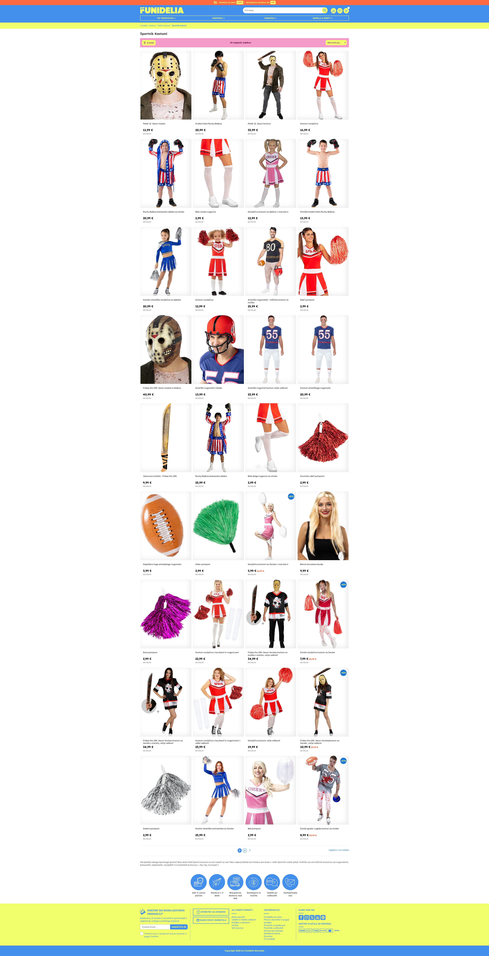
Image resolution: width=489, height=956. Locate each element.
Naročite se (179, 927)
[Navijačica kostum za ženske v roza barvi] (270, 525)
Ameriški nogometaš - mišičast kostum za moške (268, 301)
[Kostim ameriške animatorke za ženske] (218, 790)
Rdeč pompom (307, 300)
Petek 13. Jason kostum (259, 123)
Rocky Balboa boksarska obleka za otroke (163, 211)
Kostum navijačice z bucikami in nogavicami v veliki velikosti (217, 741)
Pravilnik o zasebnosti (274, 925)
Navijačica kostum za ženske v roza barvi (268, 564)
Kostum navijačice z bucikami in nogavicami (217, 652)
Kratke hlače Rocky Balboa (208, 123)
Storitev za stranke (212, 912)
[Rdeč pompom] (323, 261)
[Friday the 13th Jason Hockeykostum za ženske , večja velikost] (323, 702)
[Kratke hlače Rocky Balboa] (218, 85)
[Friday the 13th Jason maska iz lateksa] (165, 349)
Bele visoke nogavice (205, 211)
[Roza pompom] (165, 614)
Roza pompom (150, 652)
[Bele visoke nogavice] (218, 173)
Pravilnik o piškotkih (273, 928)
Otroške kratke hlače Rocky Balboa (317, 211)
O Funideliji (269, 939)
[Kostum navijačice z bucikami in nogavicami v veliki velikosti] (218, 702)
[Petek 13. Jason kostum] (270, 85)
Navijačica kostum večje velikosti (264, 740)
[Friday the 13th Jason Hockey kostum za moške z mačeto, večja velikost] (270, 614)
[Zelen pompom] (218, 525)
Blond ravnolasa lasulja (311, 564)
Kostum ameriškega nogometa (315, 388)
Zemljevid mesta (272, 933)
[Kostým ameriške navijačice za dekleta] (165, 261)
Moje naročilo (238, 917)
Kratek (150, 42)
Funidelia (144, 25)
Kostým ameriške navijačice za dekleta (162, 300)
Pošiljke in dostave (241, 922)
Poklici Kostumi (164, 25)
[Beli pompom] (270, 790)
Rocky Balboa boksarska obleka (211, 476)
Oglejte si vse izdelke (339, 850)
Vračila (235, 925)
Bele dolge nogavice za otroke (262, 476)
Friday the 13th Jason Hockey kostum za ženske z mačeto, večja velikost (163, 741)
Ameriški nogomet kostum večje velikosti (268, 388)
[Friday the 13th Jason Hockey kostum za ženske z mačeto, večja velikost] (165, 702)
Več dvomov (238, 928)
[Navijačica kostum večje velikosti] (270, 702)
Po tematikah (165, 18)
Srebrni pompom (151, 828)
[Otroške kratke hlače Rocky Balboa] (323, 173)
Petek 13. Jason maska (154, 123)
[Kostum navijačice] (323, 85)
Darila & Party (321, 18)
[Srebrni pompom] (165, 790)
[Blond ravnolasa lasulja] (323, 525)
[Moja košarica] (346, 10)
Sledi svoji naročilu (212, 920)
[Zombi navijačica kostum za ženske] (323, 614)
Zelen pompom (202, 564)
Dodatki (269, 18)
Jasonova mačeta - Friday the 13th (160, 476)
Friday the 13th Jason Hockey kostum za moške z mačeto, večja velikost (267, 653)
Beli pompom (254, 828)
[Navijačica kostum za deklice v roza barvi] (270, 173)
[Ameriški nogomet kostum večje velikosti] (270, 349)
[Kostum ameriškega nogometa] (323, 349)
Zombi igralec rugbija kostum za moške (319, 828)
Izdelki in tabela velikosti (244, 919)
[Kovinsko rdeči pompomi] (323, 437)
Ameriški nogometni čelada (208, 388)
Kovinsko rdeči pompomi (312, 476)
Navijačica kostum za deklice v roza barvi (268, 211)
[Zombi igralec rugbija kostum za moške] (323, 790)
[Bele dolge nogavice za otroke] (270, 437)
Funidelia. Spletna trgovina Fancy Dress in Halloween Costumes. (162, 10)
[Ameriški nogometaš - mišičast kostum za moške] (270, 261)
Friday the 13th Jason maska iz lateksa (162, 388)
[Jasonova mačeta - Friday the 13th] (165, 437)
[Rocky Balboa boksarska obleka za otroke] (165, 173)
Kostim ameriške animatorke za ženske (214, 828)
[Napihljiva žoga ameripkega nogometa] (165, 525)
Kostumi (217, 18)
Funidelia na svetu (273, 917)
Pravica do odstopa (273, 930)
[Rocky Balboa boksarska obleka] (218, 437)
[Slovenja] (301, 918)
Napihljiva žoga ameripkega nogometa (162, 564)
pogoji (147, 936)
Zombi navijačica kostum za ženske (317, 652)
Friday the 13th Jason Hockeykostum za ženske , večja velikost (319, 741)
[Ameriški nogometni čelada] (218, 349)
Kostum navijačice (309, 123)
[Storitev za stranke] (340, 10)
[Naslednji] (250, 850)
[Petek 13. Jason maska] (165, 85)
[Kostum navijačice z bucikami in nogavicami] (218, 614)
